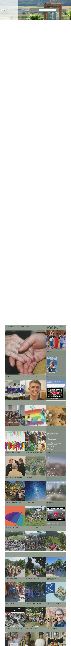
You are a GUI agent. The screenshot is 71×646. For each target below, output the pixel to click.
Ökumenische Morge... (54, 473)
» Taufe (48, 438)
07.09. (48, 473)
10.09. (48, 475)
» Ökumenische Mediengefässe (53, 398)
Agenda (48, 452)
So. (47, 463)
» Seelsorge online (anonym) (52, 444)
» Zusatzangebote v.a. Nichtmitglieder (54, 443)
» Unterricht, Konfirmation (51, 439)
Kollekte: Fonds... (53, 469)
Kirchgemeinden (34, 9)
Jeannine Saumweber (51, 372)
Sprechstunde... (53, 474)
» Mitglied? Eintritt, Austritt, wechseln (54, 432)
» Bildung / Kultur (50, 449)
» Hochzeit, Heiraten (50, 440)
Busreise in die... (53, 468)
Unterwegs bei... (53, 464)
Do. (47, 462)
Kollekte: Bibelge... (53, 463)
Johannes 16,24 (49, 497)
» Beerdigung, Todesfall (51, 442)
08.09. (48, 474)
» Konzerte (49, 448)
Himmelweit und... (53, 462)
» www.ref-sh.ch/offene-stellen (52, 523)
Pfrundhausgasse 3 (50, 373)
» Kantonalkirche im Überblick (52, 433)
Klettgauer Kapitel (53, 475)
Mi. (47, 468)
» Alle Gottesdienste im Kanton (52, 434)
